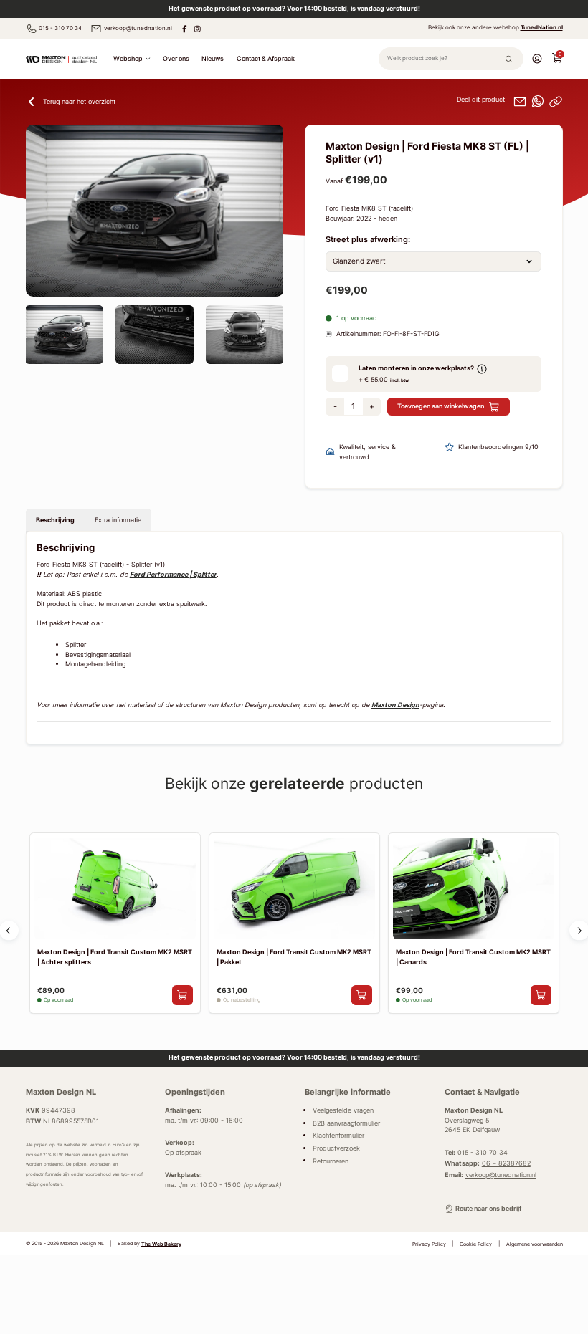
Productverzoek (336, 1148)
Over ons (176, 58)
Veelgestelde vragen (343, 1110)
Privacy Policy (429, 1243)
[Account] (537, 58)
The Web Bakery (161, 1243)
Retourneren (330, 1160)
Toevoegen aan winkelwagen (440, 406)
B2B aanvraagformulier (346, 1123)
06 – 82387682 (506, 1163)
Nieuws (212, 58)
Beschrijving (55, 520)
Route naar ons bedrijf (488, 1208)
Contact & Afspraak (266, 58)
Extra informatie (118, 520)
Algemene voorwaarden (534, 1243)
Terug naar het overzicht (79, 101)
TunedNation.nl (542, 27)
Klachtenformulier (338, 1135)
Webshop (128, 58)
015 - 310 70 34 (60, 28)
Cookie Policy (476, 1243)
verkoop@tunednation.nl (138, 28)
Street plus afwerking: (368, 239)
